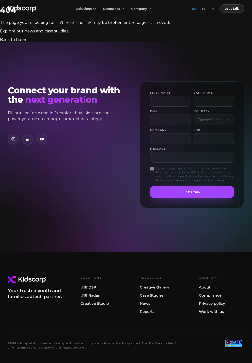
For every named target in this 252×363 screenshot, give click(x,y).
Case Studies (152, 295)
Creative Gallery (154, 287)
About (204, 287)
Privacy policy (212, 303)
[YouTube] (41, 139)
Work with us (211, 311)
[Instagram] (13, 139)
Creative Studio (94, 303)
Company (139, 8)
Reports (147, 311)
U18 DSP (88, 287)
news (30, 31)
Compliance (210, 295)
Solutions (84, 8)
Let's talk (232, 8)
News (145, 303)
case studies (56, 31)
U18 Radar (89, 295)
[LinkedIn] (27, 139)
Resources (111, 8)
